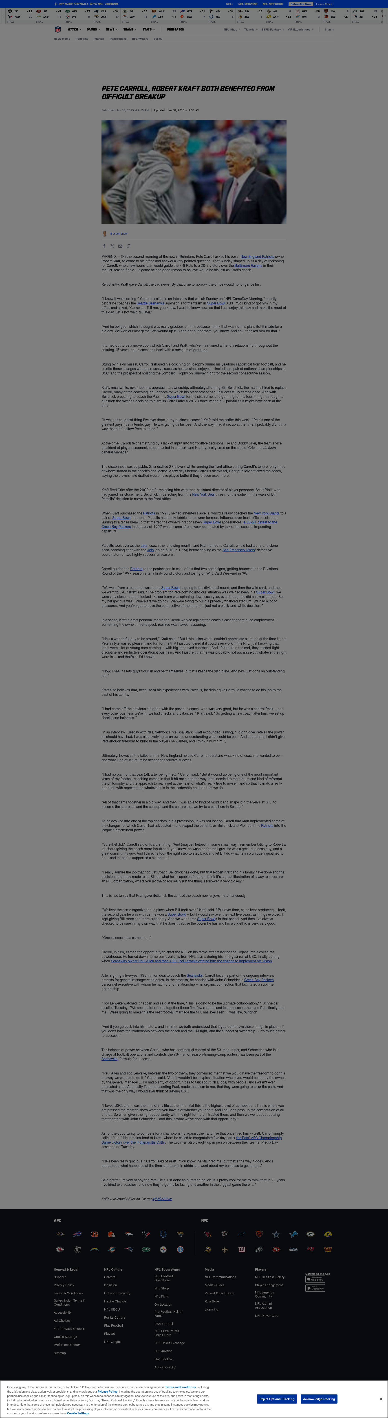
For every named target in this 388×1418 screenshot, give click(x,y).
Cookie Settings (78, 1413)
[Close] (381, 1399)
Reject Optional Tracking (277, 1398)
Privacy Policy (107, 1391)
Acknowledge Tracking (319, 1398)
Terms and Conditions (180, 1387)
